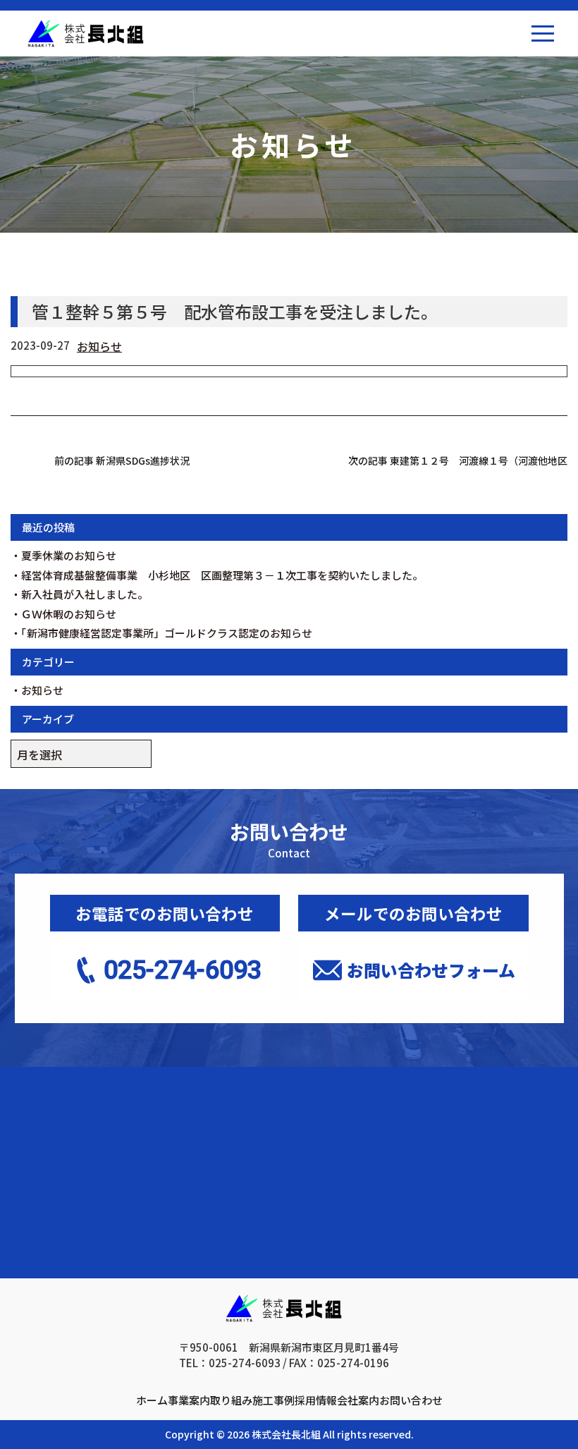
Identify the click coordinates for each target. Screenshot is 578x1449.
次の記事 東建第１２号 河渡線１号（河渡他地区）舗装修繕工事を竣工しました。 (457, 460)
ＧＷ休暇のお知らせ (68, 613)
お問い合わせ (411, 1400)
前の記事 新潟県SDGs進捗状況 (122, 460)
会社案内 (358, 1400)
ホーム (152, 1400)
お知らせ (99, 346)
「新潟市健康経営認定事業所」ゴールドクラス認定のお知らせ (166, 632)
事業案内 (189, 1400)
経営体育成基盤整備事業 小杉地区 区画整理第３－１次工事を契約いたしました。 (222, 575)
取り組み (231, 1400)
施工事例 (273, 1400)
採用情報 (316, 1400)
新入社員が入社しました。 (84, 594)
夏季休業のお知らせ (68, 555)
